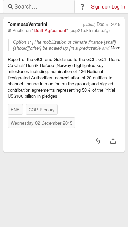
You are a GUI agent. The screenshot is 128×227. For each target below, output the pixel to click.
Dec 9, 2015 (108, 24)
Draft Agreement (50, 30)
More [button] (115, 48)
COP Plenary (42, 109)
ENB (15, 109)
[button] (82, 6)
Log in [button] (118, 6)
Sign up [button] (99, 6)
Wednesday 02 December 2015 (41, 122)
